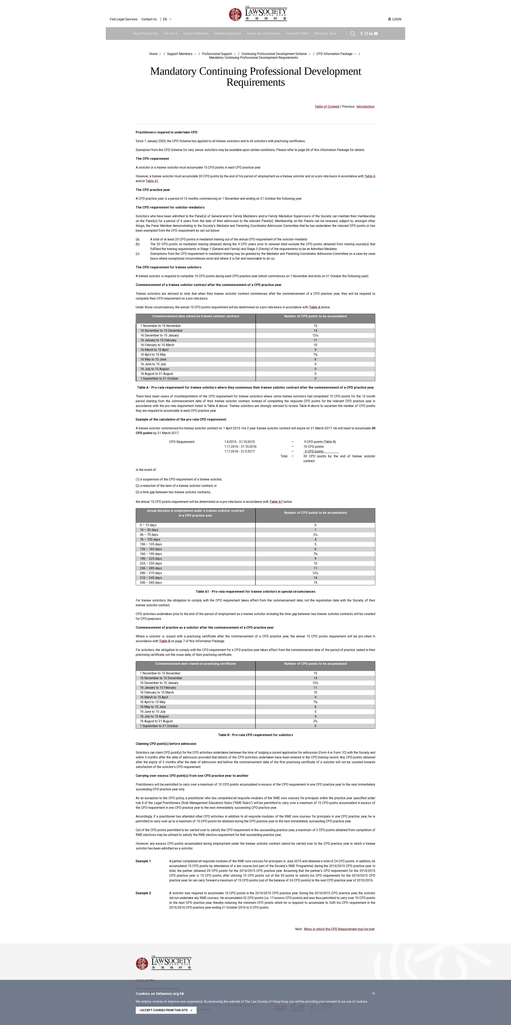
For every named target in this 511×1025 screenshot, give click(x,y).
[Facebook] (361, 33)
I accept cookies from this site (166, 1010)
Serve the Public (297, 33)
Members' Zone (325, 33)
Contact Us (149, 19)
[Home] (279, 13)
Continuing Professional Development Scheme (274, 54)
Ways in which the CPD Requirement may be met (339, 929)
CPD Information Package (334, 54)
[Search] (352, 33)
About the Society (145, 33)
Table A (369, 176)
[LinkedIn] (371, 33)
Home (153, 54)
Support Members (196, 33)
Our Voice (170, 33)
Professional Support (217, 54)
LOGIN (396, 19)
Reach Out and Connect (263, 33)
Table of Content (327, 106)
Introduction (365, 106)
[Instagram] (366, 33)
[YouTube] (375, 33)
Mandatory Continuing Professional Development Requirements (253, 58)
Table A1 (152, 181)
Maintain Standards (227, 33)
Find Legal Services (124, 19)
